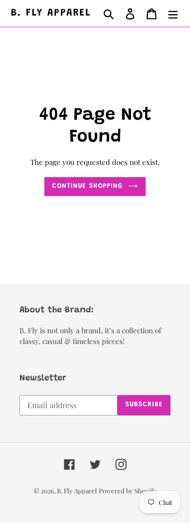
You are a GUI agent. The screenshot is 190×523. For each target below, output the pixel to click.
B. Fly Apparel (51, 13)
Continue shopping (87, 186)
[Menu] (173, 13)
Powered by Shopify (127, 491)
